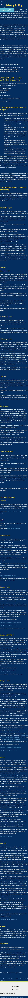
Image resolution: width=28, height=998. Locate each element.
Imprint (15, 983)
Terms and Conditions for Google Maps (11, 739)
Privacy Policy (15, 986)
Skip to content (3, 1)
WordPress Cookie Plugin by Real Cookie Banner (11, 997)
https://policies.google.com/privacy (8, 625)
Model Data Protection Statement (8, 978)
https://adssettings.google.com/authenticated (10, 622)
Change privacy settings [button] (15, 989)
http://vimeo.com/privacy (6, 836)
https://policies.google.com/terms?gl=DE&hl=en (14, 737)
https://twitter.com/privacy (13, 528)
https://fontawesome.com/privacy (8, 575)
